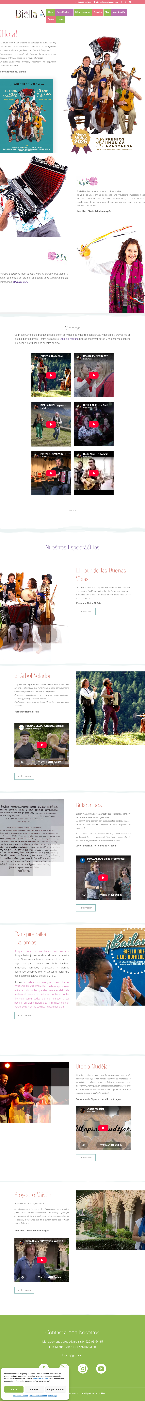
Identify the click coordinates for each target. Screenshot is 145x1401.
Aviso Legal (52, 1396)
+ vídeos (72, 510)
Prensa (51, 19)
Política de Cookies (40, 1379)
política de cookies (96, 1393)
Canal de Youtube (69, 338)
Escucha (98, 12)
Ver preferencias (55, 1389)
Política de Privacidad (38, 1396)
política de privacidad (76, 1393)
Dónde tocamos (82, 12)
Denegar (34, 1389)
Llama (61, 19)
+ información (85, 612)
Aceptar (14, 1389)
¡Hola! (50, 12)
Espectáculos (62, 12)
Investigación (119, 12)
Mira (107, 12)
